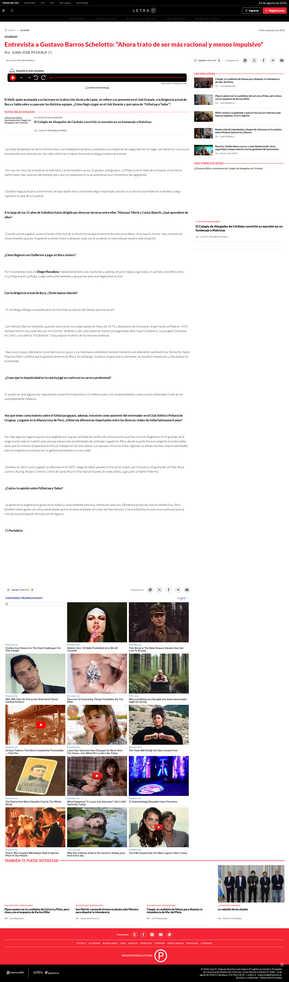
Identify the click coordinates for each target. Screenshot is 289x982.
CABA (123, 943)
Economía (94, 943)
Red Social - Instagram (152, 934)
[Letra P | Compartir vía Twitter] (254, 60)
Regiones (78, 18)
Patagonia (192, 943)
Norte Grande (175, 943)
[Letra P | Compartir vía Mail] (281, 60)
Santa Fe (133, 943)
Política (81, 943)
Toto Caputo (65, 2)
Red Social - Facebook (143, 934)
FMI (52, 2)
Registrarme (276, 10)
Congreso (206, 943)
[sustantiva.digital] (52, 973)
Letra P (11, 30)
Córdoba (159, 943)
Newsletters (207, 18)
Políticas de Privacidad (271, 977)
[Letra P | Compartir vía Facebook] (263, 60)
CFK (42, 2)
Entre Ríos (146, 943)
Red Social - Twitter (134, 934)
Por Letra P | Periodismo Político (20, 60)
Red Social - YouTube (160, 934)
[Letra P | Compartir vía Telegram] (272, 60)
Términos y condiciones (247, 977)
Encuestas (176, 18)
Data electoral (141, 18)
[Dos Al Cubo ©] (15, 973)
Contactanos (123, 934)
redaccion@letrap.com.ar (270, 974)
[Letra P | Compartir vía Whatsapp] (245, 60)
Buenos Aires (110, 943)
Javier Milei (29, 2)
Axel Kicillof (82, 2)
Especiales (107, 18)
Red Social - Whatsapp (169, 934)
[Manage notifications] (282, 964)
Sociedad (24, 30)
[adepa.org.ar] (38, 973)
